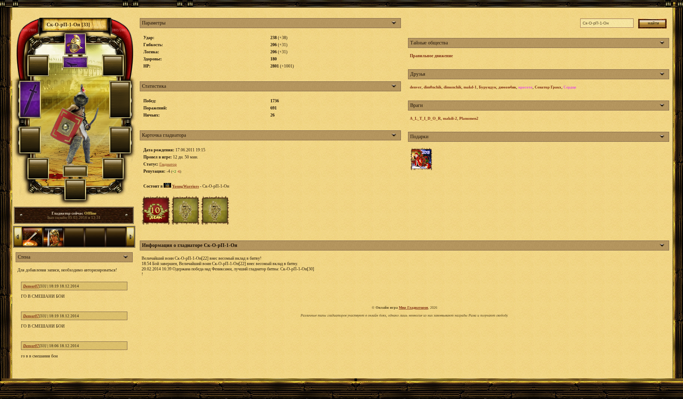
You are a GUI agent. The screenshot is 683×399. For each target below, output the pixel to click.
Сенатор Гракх (548, 87)
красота (525, 87)
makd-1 (470, 87)
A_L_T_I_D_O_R (425, 118)
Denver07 (31, 286)
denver (416, 87)
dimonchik (452, 87)
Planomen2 (468, 118)
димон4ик (507, 87)
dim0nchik (432, 87)
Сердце (569, 87)
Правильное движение (431, 55)
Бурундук (487, 87)
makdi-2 (450, 118)
